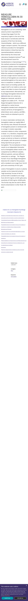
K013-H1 (4, 96)
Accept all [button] (7, 598)
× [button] (26, 585)
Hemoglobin (14, 276)
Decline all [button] (20, 598)
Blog (12, 270)
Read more (7, 595)
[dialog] (14, 592)
